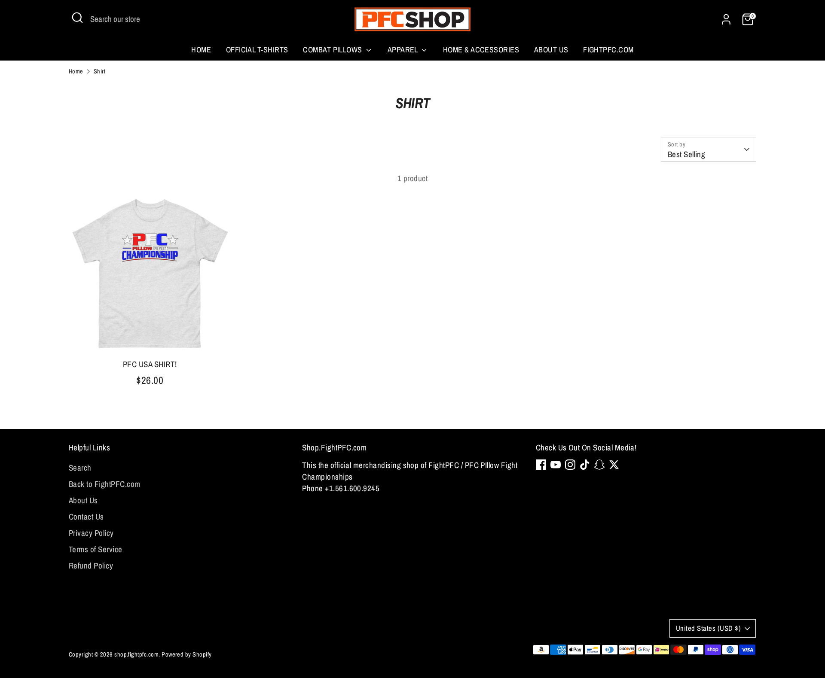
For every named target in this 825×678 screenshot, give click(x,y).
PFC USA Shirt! (150, 364)
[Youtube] (555, 464)
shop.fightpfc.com (136, 654)
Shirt (99, 71)
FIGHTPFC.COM (608, 49)
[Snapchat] (599, 464)
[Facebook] (541, 464)
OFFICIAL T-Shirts (257, 49)
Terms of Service (95, 549)
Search (80, 467)
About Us (551, 49)
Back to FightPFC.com (105, 483)
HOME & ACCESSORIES (481, 49)
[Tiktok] (585, 464)
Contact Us (86, 516)
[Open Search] (77, 17)
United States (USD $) (708, 628)
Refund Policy (91, 565)
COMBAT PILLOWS (333, 49)
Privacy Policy (91, 532)
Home (201, 49)
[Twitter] (614, 464)
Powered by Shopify (187, 654)
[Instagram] (570, 464)
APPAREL (404, 49)
